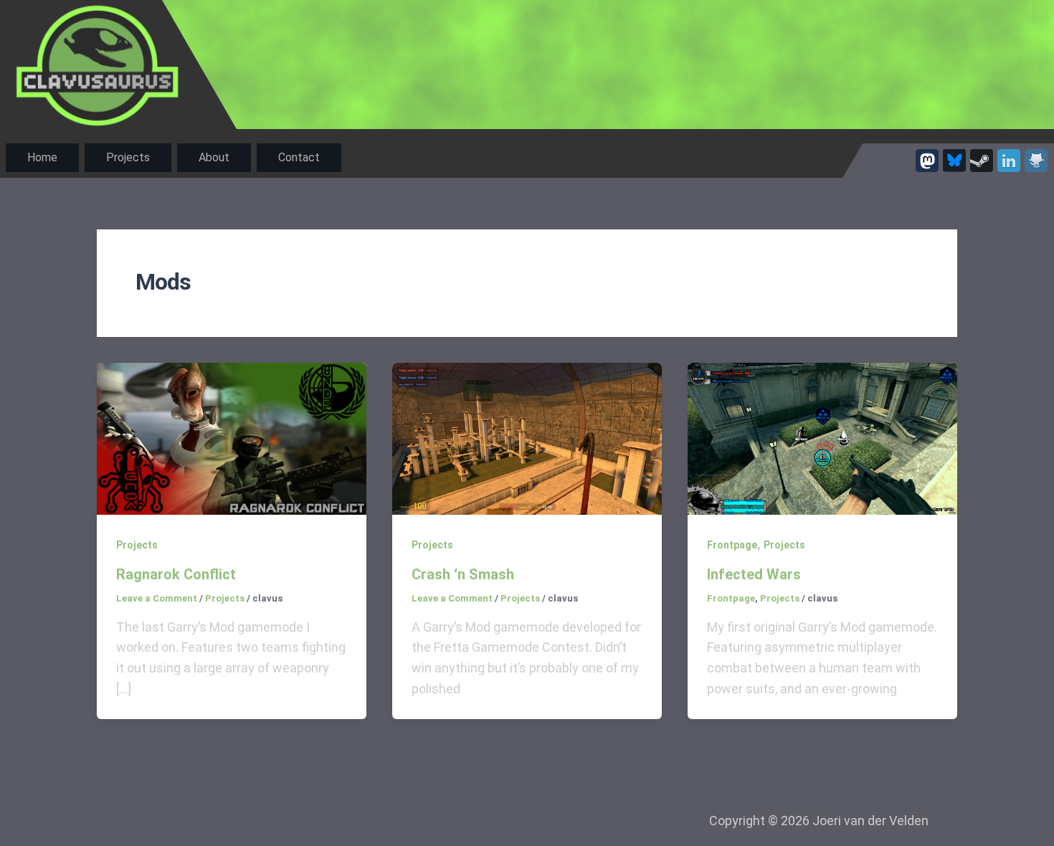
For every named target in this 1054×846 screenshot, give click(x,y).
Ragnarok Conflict (176, 574)
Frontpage (732, 545)
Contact (299, 157)
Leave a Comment (156, 598)
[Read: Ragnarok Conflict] (231, 437)
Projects (128, 157)
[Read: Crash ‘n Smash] (527, 437)
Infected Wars (754, 574)
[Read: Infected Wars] (822, 437)
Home (42, 157)
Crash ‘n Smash (463, 574)
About (214, 157)
